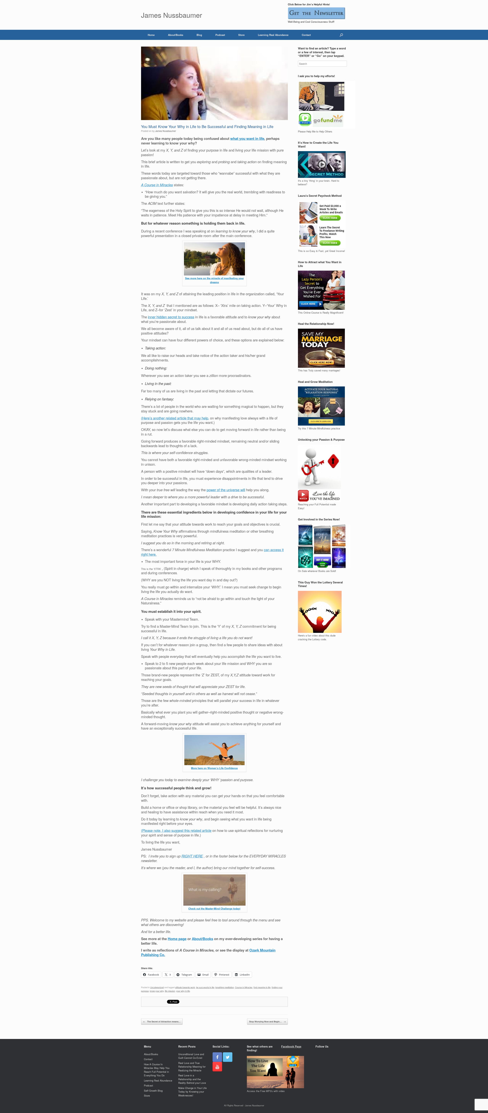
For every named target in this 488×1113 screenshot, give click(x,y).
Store (241, 35)
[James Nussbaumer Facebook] (217, 1057)
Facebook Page (291, 1046)
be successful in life (205, 987)
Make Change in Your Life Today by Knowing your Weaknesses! (192, 1091)
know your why (157, 990)
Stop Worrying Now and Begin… (267, 1021)
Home (151, 35)
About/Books (175, 35)
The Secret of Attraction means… (162, 1021)
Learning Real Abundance (273, 35)
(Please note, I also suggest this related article (176, 830)
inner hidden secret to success (171, 316)
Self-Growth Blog (153, 1090)
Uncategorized (157, 987)
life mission (170, 990)
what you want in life (247, 138)
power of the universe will (226, 489)
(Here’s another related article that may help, (175, 417)
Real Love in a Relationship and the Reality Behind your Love (192, 1079)
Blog (199, 35)
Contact (306, 35)
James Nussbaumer (165, 130)
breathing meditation (224, 987)
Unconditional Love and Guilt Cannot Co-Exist (191, 1056)
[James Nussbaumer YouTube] (217, 1066)
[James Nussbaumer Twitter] (227, 1057)
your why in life (183, 990)
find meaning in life (262, 987)
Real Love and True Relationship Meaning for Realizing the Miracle (191, 1066)
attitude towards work (185, 987)
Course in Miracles (243, 987)
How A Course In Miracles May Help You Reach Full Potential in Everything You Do (156, 1069)
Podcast (220, 35)
